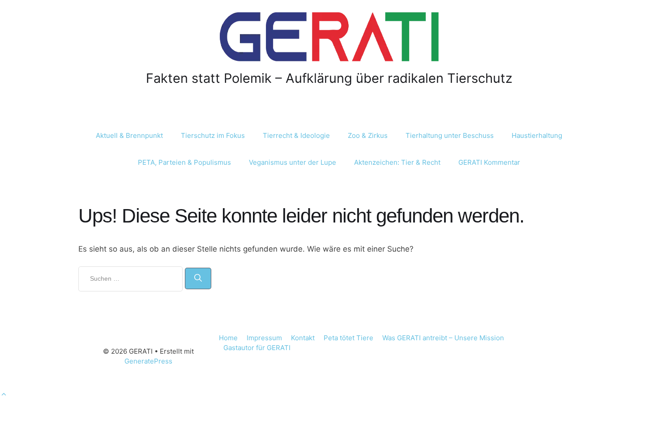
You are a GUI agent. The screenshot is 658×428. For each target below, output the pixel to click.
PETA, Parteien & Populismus (184, 162)
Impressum (264, 338)
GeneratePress (148, 361)
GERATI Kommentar (489, 162)
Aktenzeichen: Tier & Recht (397, 162)
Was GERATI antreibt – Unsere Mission (443, 338)
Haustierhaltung (537, 135)
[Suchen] (198, 278)
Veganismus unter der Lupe (292, 162)
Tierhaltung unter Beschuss (450, 135)
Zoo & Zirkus (368, 135)
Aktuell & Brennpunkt (129, 135)
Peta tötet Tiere (348, 338)
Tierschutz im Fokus (213, 135)
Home (228, 338)
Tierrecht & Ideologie (296, 135)
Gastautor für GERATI (257, 347)
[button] (4, 394)
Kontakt (303, 338)
